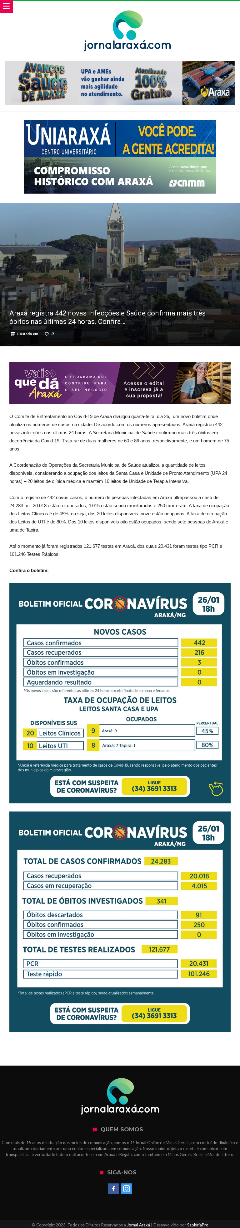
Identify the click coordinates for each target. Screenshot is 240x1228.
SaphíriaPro (197, 1224)
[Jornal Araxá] (128, 7)
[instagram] (126, 1189)
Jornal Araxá (138, 1224)
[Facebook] (113, 1189)
